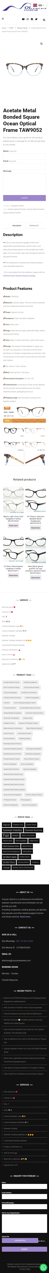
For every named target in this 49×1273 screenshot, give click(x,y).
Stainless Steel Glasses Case (13, 774)
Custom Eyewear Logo (11, 626)
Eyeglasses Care (18, 825)
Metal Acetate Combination (13, 728)
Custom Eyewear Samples (12, 631)
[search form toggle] (44, 20)
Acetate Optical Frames (17, 209)
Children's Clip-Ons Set (28, 692)
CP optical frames (10, 708)
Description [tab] (16, 226)
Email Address (7, 1193)
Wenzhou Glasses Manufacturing (23, 867)
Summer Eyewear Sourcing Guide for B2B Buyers (23, 1014)
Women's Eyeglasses (11, 805)
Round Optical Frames (31, 759)
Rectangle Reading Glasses (13, 749)
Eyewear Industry (12, 830)
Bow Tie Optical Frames (11, 687)
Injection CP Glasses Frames (28, 723)
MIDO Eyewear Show (11, 846)
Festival (15, 835)
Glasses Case (27, 718)
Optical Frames (27, 846)
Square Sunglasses (29, 769)
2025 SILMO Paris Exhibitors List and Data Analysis (23, 1074)
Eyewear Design (31, 825)
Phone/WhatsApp (8, 1203)
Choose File (20, 1240)
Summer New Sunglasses (12, 795)
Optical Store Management (11, 851)
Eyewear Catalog (8, 636)
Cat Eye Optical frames (35, 209)
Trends (6, 867)
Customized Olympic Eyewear (13, 645)
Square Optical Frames (12, 213)
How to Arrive (7, 655)
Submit (24, 198)
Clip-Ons (6, 703)
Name (10, 151)
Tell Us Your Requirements (11, 1213)
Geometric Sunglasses (11, 718)
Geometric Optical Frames (34, 713)
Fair (6, 835)
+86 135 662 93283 (24, 941)
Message (7, 171)
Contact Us (6, 612)
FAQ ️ (3, 617)
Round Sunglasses (10, 764)
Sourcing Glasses (23, 862)
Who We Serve (7, 607)
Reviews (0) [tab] (33, 226)
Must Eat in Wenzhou (10, 659)
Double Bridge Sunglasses (12, 713)
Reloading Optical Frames (12, 754)
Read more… (26, 916)
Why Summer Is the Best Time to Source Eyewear (23, 1008)
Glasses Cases (7, 841)
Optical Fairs (7, 664)
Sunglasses (35, 862)
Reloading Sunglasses (33, 754)
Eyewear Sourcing (33, 830)
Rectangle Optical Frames (12, 744)
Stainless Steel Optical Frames (14, 784)
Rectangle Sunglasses (33, 749)
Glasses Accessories (28, 835)
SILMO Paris (9, 862)
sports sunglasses (27, 764)
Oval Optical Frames (24, 733)
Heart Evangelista (21, 841)
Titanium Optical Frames (34, 795)
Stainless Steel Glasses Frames (14, 779)
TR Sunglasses (26, 800)
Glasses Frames (17, 206)
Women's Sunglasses (29, 805)
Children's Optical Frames (12, 698)
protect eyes (9, 856)
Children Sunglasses (32, 698)
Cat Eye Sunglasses (10, 692)
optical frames (8, 733)
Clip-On (6, 825)
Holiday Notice (34, 841)
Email (9, 161)
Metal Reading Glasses (34, 728)
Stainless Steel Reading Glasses (14, 790)
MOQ (4, 621)
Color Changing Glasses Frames (24, 703)
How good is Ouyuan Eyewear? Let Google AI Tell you (24, 1068)
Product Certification (10, 650)
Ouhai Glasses (27, 851)
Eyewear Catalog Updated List (14, 640)
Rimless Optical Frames (12, 759)
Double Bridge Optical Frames (30, 708)
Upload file (5, 1236)
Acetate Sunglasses (30, 682)
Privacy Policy (24, 1269)
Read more (13, 526)
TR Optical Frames (10, 800)
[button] (41, 43)
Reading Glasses (24, 738)
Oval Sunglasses (9, 738)
